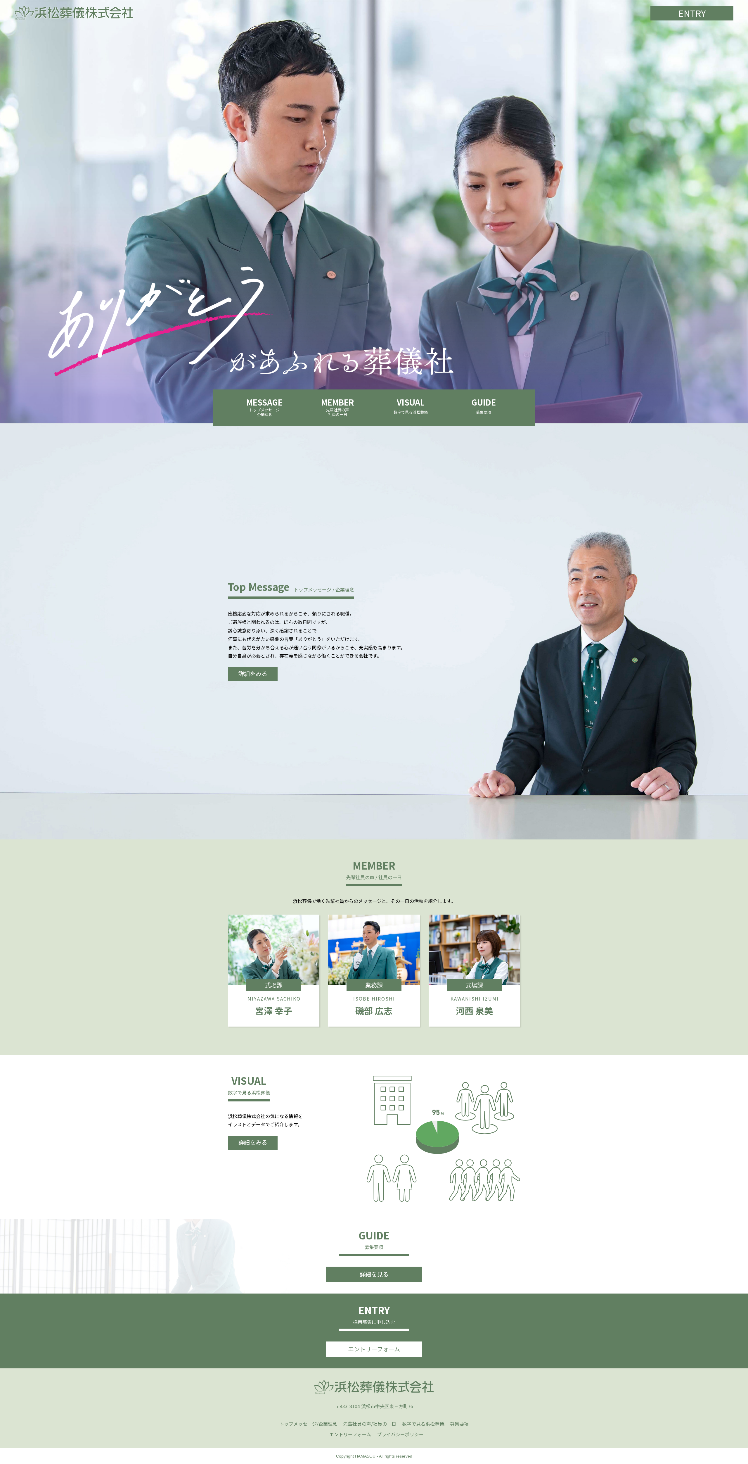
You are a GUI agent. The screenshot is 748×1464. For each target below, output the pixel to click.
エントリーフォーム (374, 1349)
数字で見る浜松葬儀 (423, 1423)
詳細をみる (252, 673)
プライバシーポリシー (400, 1434)
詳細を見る (374, 1274)
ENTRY (692, 13)
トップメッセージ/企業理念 (308, 1423)
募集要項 (459, 1423)
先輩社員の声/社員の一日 (369, 1423)
